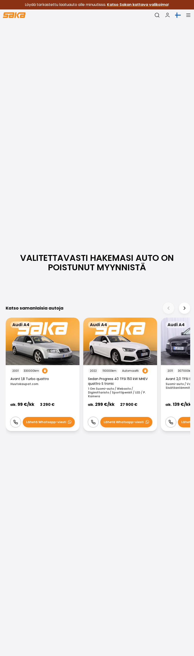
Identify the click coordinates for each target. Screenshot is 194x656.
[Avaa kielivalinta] (178, 15)
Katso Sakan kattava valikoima (137, 4)
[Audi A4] (42, 374)
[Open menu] (188, 15)
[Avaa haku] (157, 15)
